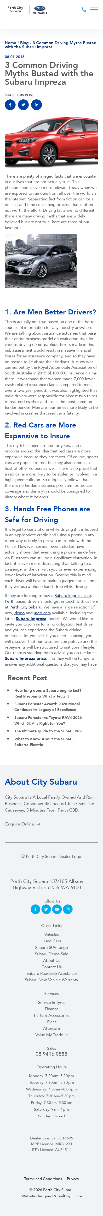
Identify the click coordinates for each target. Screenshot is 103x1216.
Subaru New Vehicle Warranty (51, 980)
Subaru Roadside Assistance (52, 973)
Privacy (73, 1178)
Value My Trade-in (51, 1035)
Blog (24, 43)
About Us (51, 960)
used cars (42, 613)
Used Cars (51, 941)
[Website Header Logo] (40, 9)
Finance (51, 1009)
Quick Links (51, 926)
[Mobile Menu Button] (94, 9)
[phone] (86, 9)
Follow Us (51, 901)
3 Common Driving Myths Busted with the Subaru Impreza (51, 45)
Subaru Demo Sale (51, 954)
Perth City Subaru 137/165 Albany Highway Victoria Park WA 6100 (46, 884)
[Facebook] (10, 104)
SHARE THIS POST (19, 95)
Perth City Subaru (25, 607)
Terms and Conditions (43, 1178)
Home (10, 43)
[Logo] (51, 864)
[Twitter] (23, 104)
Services (51, 994)
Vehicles (52, 934)
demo (19, 613)
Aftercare (51, 1028)
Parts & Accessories (51, 1015)
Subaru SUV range (51, 947)
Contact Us (51, 967)
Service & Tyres (51, 1002)
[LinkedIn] (36, 104)
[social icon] (35, 909)
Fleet (51, 1022)
